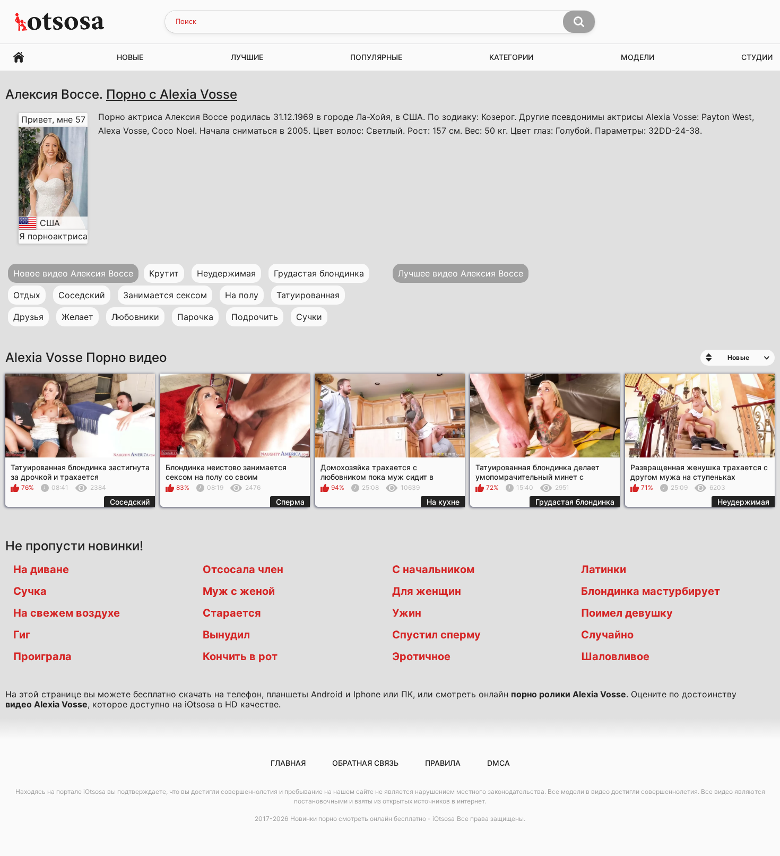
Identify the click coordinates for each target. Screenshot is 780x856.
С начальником (433, 569)
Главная (18, 57)
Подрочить (254, 317)
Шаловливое (615, 656)
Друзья (28, 317)
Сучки (309, 317)
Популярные (376, 57)
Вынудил (226, 634)
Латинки (603, 569)
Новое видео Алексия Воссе (73, 273)
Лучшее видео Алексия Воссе (460, 273)
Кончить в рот (240, 656)
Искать (579, 22)
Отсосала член (243, 569)
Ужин (406, 613)
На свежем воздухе (66, 613)
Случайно (607, 634)
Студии (757, 57)
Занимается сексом (165, 295)
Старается (232, 613)
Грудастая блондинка (319, 273)
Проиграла (42, 656)
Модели (637, 57)
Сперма (290, 501)
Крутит (164, 273)
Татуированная (308, 295)
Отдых (26, 295)
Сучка (30, 591)
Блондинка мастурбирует (650, 591)
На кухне (443, 501)
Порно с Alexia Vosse (171, 94)
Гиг (21, 634)
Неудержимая (226, 273)
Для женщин (426, 591)
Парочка (195, 317)
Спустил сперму (436, 634)
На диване (41, 569)
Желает (77, 317)
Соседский (81, 295)
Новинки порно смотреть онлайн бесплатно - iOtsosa (372, 819)
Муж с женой (239, 591)
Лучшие (247, 57)
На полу (241, 295)
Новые (130, 57)
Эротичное (421, 656)
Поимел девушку (627, 613)
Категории (511, 57)
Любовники (135, 317)
